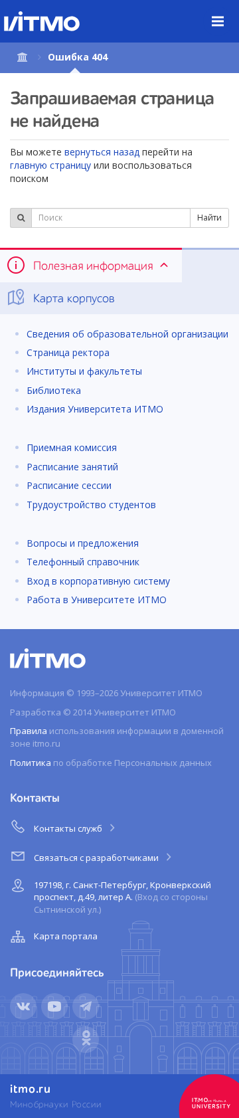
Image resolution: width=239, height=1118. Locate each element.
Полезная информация (93, 266)
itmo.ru (30, 1089)
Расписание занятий (72, 466)
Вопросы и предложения (83, 543)
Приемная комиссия (72, 447)
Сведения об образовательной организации (127, 333)
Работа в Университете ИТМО (97, 599)
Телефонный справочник (83, 561)
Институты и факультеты (84, 371)
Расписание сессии (69, 485)
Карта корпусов (72, 299)
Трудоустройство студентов (91, 504)
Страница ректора (68, 352)
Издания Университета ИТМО (95, 409)
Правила (28, 731)
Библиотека (54, 390)
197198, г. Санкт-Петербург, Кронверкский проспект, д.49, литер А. (122, 897)
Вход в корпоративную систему (98, 581)
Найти (209, 217)
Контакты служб (69, 828)
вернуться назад (101, 151)
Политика (30, 763)
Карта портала (66, 936)
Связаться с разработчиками (97, 858)
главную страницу (50, 165)
